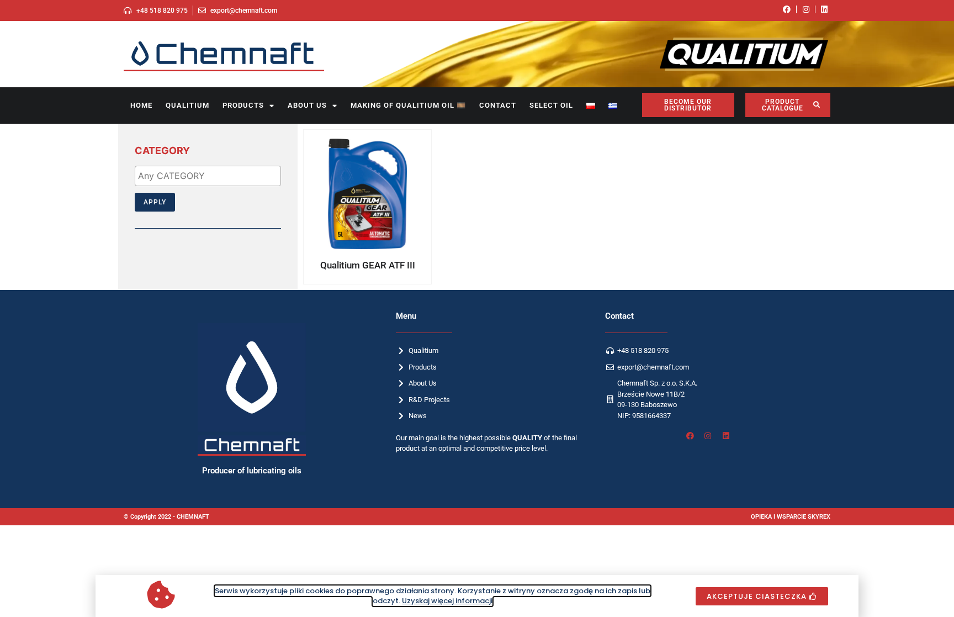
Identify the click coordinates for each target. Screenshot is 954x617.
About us (307, 105)
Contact (497, 105)
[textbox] (210, 175)
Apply (155, 202)
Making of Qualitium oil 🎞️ (408, 105)
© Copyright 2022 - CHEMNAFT (166, 516)
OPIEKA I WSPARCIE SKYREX (790, 516)
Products (243, 105)
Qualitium (187, 105)
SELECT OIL (551, 105)
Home (141, 105)
